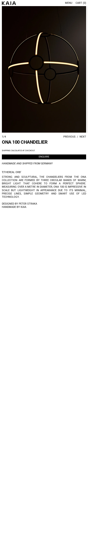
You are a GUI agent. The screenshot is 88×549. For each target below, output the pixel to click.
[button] (44, 69)
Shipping (6, 150)
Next (83, 136)
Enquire (44, 156)
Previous (69, 136)
